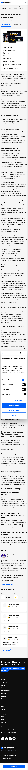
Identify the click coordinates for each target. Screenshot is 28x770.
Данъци (3, 693)
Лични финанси (5, 690)
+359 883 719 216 (9, 729)
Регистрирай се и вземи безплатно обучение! (13, 669)
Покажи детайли (18, 400)
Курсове (10, 8)
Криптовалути (5, 688)
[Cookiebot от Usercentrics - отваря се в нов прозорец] (19, 353)
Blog (2, 716)
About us (3, 719)
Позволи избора (14, 410)
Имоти (3, 685)
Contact (3, 722)
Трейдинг (4, 699)
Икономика (4, 696)
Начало (4, 8)
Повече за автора (7, 584)
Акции (15, 8)
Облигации (4, 682)
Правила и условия (6, 758)
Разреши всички (14, 405)
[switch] (24, 384)
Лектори (3, 709)
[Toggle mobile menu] (25, 2)
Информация (6, 24)
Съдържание (17, 24)
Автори (3, 706)
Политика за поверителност (8, 755)
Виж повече (6, 650)
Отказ (14, 415)
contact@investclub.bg (10, 732)
